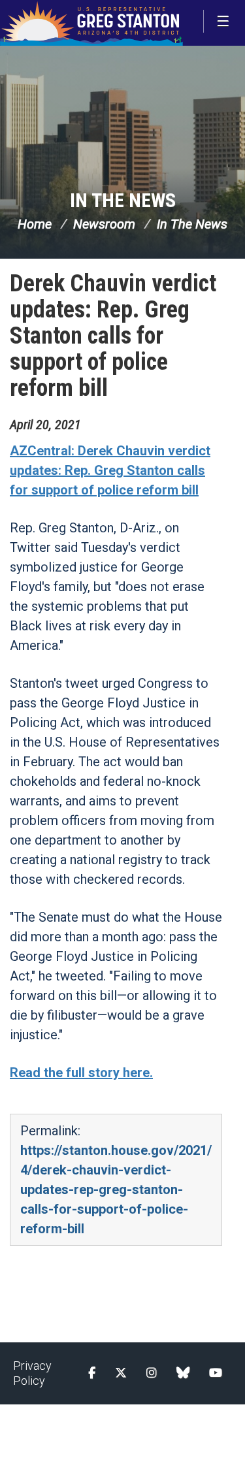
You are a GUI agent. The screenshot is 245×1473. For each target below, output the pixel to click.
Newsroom (104, 224)
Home (35, 224)
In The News (123, 200)
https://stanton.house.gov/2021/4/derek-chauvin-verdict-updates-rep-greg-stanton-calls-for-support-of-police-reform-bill (116, 1189)
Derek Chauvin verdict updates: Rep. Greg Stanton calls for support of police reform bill (113, 336)
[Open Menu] (224, 21)
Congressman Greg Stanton (91, 23)
